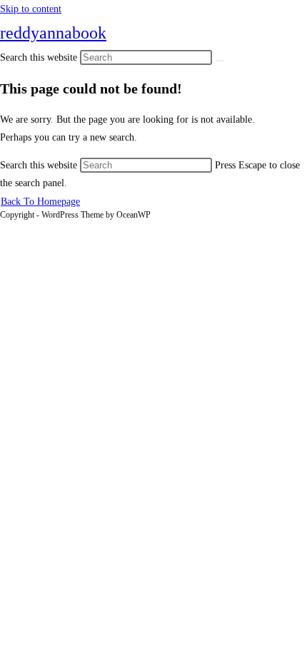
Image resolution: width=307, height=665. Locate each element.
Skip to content (30, 9)
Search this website (40, 165)
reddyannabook (53, 33)
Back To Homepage (40, 201)
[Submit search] (220, 60)
